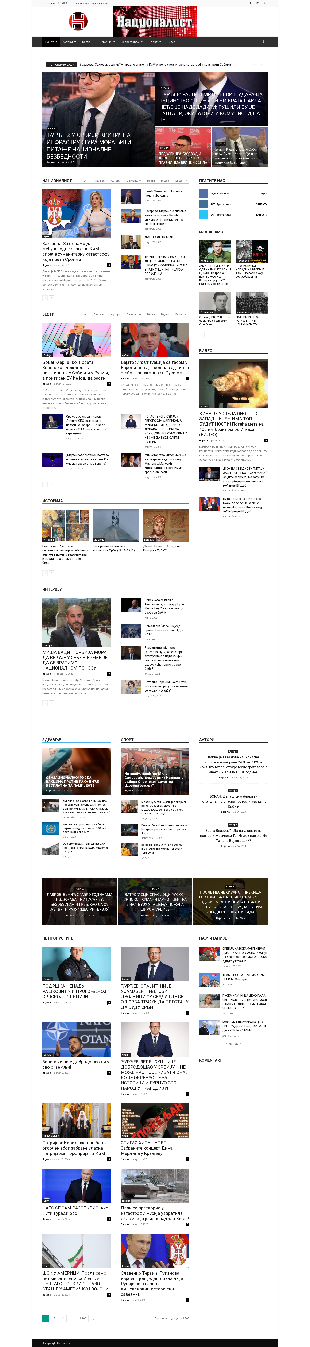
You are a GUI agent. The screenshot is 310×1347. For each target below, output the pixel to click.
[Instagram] (257, 3)
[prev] (254, 64)
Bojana (46, 265)
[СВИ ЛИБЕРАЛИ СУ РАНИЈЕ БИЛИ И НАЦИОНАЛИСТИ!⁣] (252, 303)
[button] (262, 42)
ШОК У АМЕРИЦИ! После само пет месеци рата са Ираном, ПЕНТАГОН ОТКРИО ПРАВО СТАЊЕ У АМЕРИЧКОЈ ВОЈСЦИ (75, 1281)
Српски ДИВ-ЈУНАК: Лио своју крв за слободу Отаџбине (215, 321)
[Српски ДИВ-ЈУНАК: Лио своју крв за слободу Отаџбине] (215, 303)
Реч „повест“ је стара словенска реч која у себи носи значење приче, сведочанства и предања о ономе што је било (65, 554)
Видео (171, 42)
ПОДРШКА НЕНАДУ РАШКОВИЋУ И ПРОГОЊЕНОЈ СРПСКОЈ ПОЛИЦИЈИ (74, 991)
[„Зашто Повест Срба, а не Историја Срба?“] (166, 525)
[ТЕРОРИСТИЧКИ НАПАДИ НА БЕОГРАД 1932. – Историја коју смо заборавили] (252, 251)
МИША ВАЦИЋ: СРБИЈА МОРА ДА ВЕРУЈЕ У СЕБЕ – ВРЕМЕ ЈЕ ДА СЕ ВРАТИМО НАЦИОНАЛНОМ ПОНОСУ (75, 660)
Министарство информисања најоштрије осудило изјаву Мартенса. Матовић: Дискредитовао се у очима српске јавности (165, 463)
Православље (130, 42)
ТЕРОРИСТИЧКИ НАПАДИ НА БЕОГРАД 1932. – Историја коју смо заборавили (250, 271)
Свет (46, 1200)
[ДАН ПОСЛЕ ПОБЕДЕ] (131, 242)
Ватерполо (134, 180)
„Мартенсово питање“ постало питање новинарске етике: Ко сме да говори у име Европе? (87, 459)
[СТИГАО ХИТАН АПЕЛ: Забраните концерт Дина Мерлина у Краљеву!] (155, 1120)
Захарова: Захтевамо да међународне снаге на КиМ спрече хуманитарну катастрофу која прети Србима (75, 251)
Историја (106, 42)
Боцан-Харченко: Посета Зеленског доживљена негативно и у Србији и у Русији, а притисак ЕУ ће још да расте (75, 370)
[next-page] (51, 298)
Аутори (68, 42)
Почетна (51, 42)
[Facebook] (250, 3)
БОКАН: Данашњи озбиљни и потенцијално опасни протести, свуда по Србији (233, 801)
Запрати (262, 204)
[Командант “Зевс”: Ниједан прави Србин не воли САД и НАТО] (131, 631)
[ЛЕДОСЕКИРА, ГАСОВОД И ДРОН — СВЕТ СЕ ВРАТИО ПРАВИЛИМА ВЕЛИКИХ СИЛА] (183, 147)
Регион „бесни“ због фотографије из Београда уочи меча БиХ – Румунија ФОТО (164, 829)
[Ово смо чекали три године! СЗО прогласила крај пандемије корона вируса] (50, 848)
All (85, 180)
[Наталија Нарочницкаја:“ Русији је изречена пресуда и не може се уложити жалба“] (131, 687)
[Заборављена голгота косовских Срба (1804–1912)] (116, 525)
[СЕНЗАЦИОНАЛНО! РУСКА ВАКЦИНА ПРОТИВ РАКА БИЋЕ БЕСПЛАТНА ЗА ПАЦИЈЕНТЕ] (76, 771)
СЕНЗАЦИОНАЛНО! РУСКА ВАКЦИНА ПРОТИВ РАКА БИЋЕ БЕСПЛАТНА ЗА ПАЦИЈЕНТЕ (72, 781)
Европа (126, 1200)
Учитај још (232, 1043)
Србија (52, 128)
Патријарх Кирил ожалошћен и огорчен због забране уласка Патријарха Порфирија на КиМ (74, 1148)
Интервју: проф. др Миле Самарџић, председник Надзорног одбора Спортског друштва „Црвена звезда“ (154, 779)
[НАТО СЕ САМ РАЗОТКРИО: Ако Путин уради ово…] (76, 1186)
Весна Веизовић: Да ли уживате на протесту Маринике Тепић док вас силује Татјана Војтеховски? (233, 835)
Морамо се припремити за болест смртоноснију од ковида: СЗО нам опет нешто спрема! (85, 828)
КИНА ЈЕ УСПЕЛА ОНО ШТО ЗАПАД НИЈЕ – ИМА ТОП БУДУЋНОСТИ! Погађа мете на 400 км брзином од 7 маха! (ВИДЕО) (231, 424)
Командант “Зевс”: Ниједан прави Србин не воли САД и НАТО (164, 630)
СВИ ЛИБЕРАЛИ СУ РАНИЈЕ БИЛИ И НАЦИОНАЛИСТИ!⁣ (247, 321)
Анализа (99, 180)
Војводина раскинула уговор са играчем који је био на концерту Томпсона (161, 848)
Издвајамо (207, 260)
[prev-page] (45, 298)
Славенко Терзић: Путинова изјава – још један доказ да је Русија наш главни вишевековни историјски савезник (152, 1284)
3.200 (83, 1318)
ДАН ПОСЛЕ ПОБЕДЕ (159, 237)
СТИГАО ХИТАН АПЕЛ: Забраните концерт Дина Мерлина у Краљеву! (147, 1148)
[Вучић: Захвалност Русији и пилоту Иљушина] (131, 196)
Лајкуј (263, 193)
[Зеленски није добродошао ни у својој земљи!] (76, 1039)
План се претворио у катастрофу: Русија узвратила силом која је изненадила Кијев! (155, 1213)
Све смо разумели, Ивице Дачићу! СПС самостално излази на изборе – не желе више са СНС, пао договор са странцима (86, 425)
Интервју (49, 645)
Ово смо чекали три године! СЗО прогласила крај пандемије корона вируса (85, 847)
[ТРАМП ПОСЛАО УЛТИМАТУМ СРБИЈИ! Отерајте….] (209, 980)
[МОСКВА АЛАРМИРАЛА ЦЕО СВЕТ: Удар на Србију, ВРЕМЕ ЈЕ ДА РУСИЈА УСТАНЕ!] (209, 1027)
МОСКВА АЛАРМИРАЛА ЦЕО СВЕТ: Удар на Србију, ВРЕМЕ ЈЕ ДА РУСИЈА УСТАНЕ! (244, 1026)
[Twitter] (264, 3)
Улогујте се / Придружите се (91, 2)
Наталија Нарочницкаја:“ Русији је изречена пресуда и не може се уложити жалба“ (166, 686)
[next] (261, 64)
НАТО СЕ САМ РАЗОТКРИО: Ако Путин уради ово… (75, 1210)
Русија (47, 236)
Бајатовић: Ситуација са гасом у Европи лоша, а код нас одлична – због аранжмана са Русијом (155, 367)
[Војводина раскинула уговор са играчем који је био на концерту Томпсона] (129, 849)
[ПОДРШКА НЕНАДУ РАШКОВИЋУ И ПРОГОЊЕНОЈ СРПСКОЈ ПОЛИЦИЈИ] (76, 964)
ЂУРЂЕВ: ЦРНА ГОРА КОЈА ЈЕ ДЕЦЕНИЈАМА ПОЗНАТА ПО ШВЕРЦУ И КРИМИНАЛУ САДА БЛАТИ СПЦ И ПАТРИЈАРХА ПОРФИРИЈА (166, 265)
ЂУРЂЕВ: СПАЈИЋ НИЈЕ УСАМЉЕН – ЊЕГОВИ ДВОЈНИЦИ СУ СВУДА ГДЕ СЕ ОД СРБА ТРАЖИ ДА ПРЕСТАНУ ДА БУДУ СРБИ (155, 997)
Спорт (153, 42)
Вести (86, 42)
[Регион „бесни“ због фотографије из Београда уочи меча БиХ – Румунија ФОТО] (129, 830)
